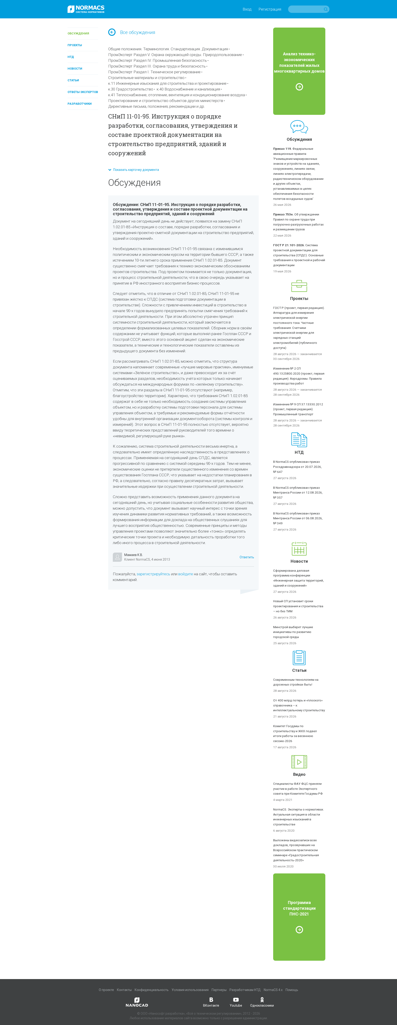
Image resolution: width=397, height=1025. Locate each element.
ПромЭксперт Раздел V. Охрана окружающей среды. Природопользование (175, 54)
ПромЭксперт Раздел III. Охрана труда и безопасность (157, 66)
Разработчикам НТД (245, 990)
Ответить (247, 557)
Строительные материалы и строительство (146, 77)
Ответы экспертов (83, 92)
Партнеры (219, 990)
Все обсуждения (137, 32)
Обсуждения (78, 33)
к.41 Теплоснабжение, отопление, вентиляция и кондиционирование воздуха (176, 95)
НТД (71, 57)
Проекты (75, 45)
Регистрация (269, 9)
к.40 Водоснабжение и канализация (188, 89)
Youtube (236, 1005)
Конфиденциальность (152, 990)
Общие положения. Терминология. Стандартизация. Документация (168, 49)
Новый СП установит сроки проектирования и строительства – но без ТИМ (298, 606)
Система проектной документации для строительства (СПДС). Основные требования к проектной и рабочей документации (299, 255)
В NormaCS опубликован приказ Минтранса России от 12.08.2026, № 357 (298, 493)
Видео (299, 774)
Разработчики (80, 103)
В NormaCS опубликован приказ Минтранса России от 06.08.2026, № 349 (298, 518)
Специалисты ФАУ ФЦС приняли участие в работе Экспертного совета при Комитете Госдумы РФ (298, 789)
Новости (75, 68)
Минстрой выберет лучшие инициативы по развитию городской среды (293, 632)
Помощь (292, 990)
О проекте (106, 990)
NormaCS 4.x (273, 990)
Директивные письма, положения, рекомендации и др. (156, 106)
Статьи (73, 80)
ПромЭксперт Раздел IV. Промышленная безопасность (157, 60)
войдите (185, 574)
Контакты (124, 990)
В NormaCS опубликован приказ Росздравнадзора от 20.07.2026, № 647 (297, 467)
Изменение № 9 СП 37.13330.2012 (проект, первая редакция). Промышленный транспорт (298, 409)
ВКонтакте (211, 1005)
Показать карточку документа (135, 170)
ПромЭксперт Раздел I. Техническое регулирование (154, 72)
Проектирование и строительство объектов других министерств (165, 100)
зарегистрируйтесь (153, 574)
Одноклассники (262, 1005)
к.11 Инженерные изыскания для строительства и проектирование (167, 83)
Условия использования (190, 990)
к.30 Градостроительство (130, 89)
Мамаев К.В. (133, 555)
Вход (247, 9)
